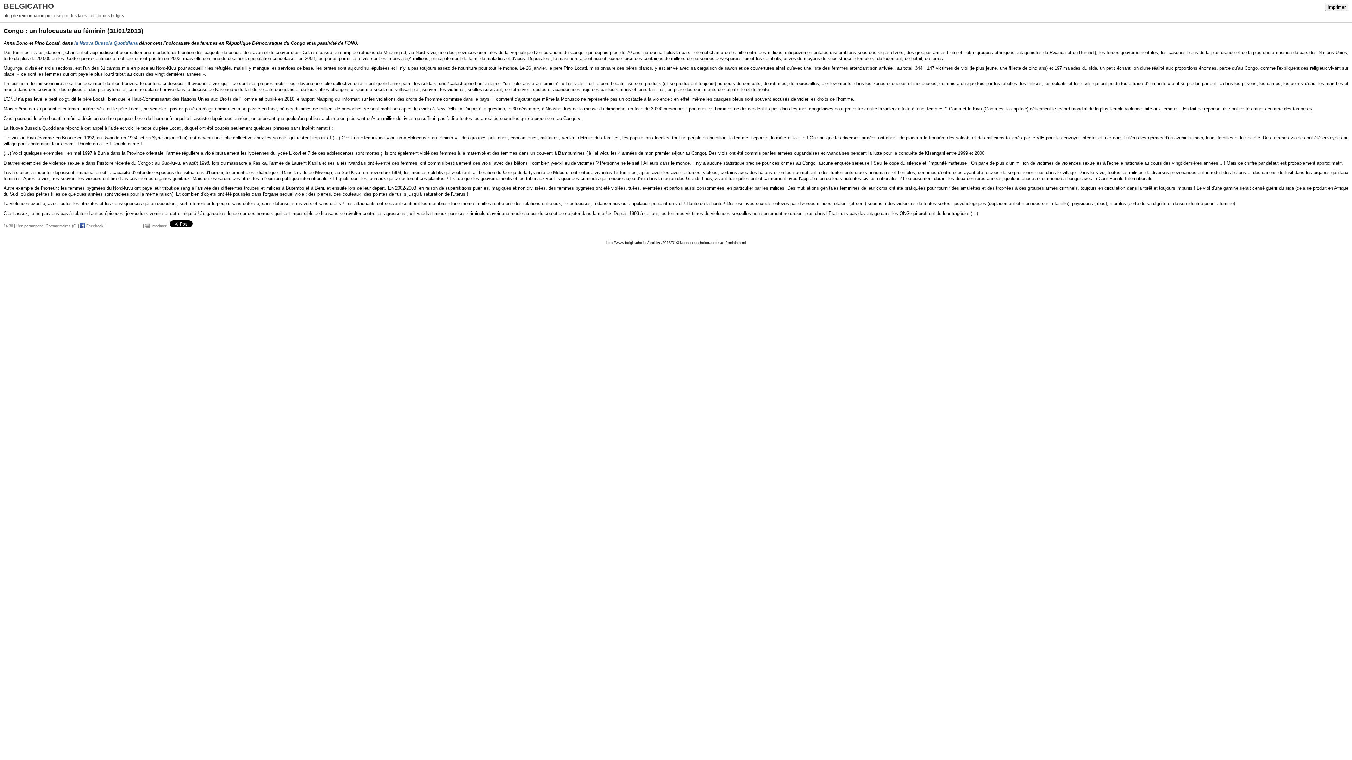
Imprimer (1337, 7)
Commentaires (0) (61, 226)
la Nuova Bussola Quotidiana (106, 43)
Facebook (94, 226)
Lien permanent (29, 226)
